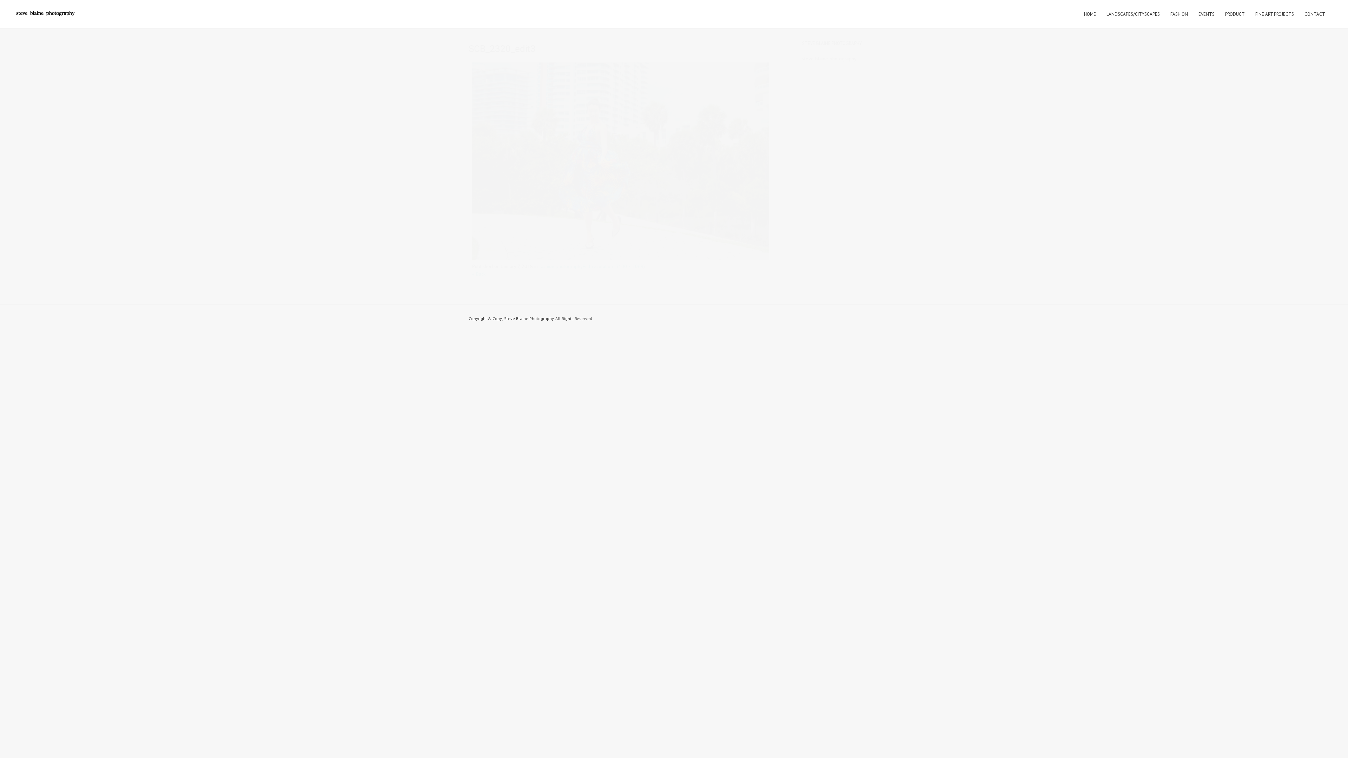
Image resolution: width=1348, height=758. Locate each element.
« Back (478, 274)
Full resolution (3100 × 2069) (614, 266)
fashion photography (561, 266)
